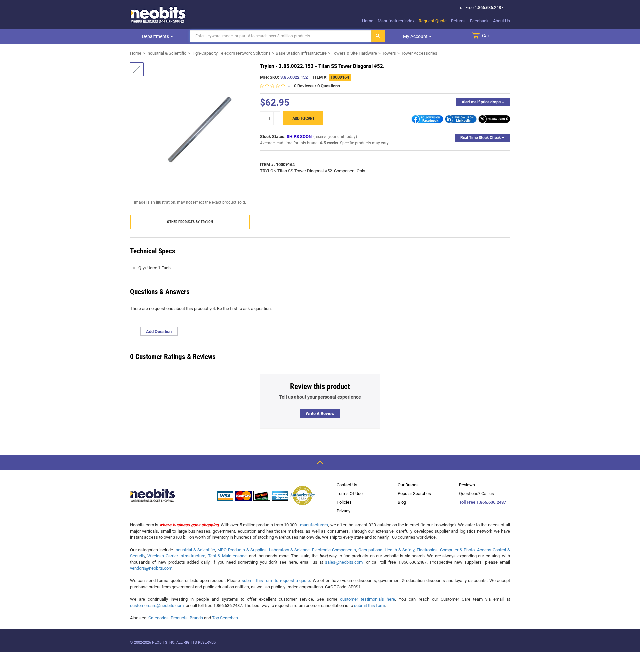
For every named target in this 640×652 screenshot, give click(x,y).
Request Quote (433, 20)
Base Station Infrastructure (301, 53)
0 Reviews (304, 85)
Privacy (343, 510)
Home (367, 20)
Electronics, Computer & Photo (446, 549)
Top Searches (225, 617)
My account (416, 36)
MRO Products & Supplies (242, 549)
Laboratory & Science (289, 549)
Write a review (320, 413)
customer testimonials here (367, 599)
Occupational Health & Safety (386, 549)
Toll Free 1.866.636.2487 (482, 502)
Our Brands (408, 484)
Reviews (467, 484)
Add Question (159, 331)
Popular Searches (414, 493)
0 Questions (328, 85)
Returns (458, 20)
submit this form (369, 605)
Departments (156, 36)
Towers (389, 53)
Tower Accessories (419, 53)
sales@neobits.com (344, 562)
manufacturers (314, 524)
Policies (344, 502)
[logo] (158, 15)
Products (179, 617)
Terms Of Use (350, 493)
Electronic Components (334, 549)
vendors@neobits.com (151, 568)
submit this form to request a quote (276, 580)
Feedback (479, 20)
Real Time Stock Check (481, 137)
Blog (402, 502)
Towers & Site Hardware (354, 53)
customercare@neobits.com (157, 605)
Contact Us (347, 484)
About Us (501, 20)
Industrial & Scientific (166, 53)
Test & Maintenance (227, 555)
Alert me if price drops (482, 102)
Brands (196, 617)
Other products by (190, 222)
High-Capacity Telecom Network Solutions (231, 53)
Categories (158, 617)
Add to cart (303, 118)
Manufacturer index (396, 20)
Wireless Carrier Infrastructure (176, 555)
